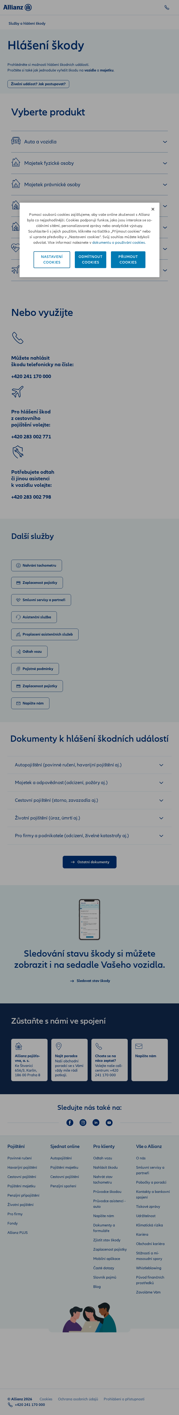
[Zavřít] (153, 209)
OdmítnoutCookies (91, 259)
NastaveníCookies (52, 259)
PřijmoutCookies (128, 259)
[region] (89, 240)
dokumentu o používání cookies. (119, 242)
